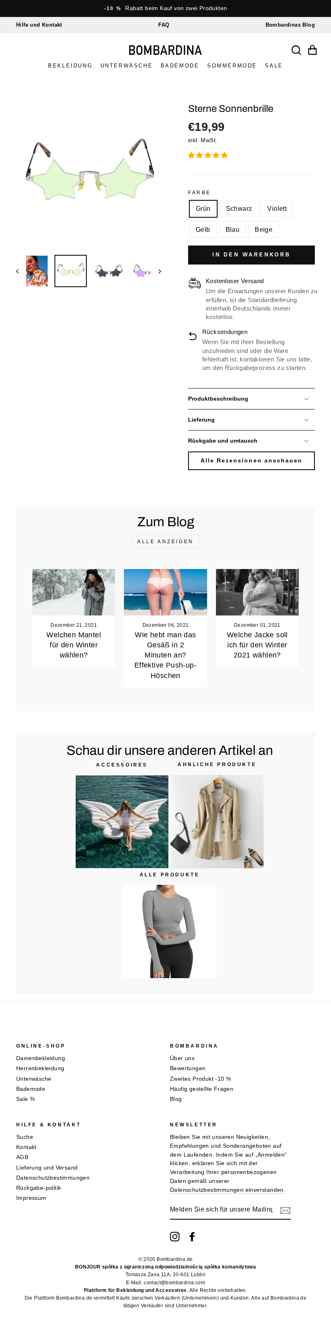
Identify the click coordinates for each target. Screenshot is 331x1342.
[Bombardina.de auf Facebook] (192, 1236)
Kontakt (26, 1147)
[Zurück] (21, 271)
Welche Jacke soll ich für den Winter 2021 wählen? (257, 645)
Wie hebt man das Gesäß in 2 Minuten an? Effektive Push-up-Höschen (165, 655)
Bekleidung (70, 66)
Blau (233, 229)
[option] (165, 8)
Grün (203, 208)
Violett (277, 208)
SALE (274, 66)
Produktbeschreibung (218, 399)
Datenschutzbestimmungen (53, 1178)
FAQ (163, 25)
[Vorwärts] (156, 271)
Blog (176, 1099)
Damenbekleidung (40, 1058)
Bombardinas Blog (290, 25)
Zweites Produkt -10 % (200, 1079)
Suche (24, 1137)
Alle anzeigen (165, 541)
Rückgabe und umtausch (223, 441)
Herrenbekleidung (40, 1068)
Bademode (180, 66)
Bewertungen (187, 1068)
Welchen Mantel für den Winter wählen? (73, 645)
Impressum (31, 1198)
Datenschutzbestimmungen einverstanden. (227, 1190)
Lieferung (201, 420)
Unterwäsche (127, 66)
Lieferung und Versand (47, 1168)
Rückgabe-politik (38, 1188)
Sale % (25, 1099)
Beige (263, 229)
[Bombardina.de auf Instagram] (175, 1236)
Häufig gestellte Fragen (201, 1089)
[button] (208, 155)
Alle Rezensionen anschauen (251, 461)
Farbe (199, 192)
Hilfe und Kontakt (39, 25)
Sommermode (232, 66)
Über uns (182, 1058)
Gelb (203, 229)
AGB (22, 1157)
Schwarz (239, 208)
